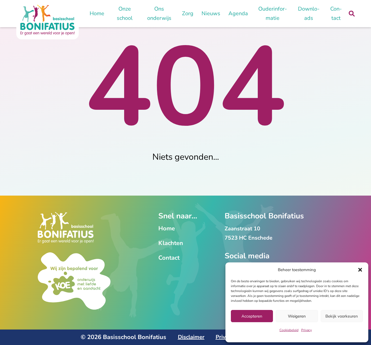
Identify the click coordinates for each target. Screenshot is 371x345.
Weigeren (297, 316)
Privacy (306, 330)
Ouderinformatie (272, 13)
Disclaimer (191, 337)
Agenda (238, 13)
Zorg (187, 13)
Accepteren (251, 316)
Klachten (170, 243)
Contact (336, 13)
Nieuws (211, 13)
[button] (360, 269)
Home (97, 13)
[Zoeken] (352, 13)
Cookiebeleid (288, 330)
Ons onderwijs (159, 13)
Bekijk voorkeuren (341, 316)
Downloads (308, 13)
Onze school (125, 13)
